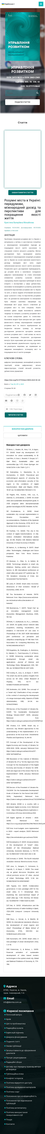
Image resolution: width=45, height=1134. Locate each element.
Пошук (9, 1119)
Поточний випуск (14, 1014)
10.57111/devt (33, 86)
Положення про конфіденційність (21, 1096)
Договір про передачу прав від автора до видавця (23, 1068)
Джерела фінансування (16, 1037)
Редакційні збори (14, 1062)
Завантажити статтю (22, 192)
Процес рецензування (16, 1057)
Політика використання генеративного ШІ (16, 1113)
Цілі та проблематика (16, 1023)
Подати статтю (22, 102)
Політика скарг (13, 1091)
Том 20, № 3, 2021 (17, 384)
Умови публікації (13, 1046)
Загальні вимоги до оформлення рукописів (21, 1051)
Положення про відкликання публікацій (19, 1102)
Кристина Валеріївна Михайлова (19, 222)
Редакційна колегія (14, 1028)
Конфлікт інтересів (14, 1078)
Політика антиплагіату (16, 1108)
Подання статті (13, 1041)
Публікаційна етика (15, 1074)
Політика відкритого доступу (19, 1083)
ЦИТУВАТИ (22, 435)
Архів (8, 1019)
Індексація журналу (15, 1032)
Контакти (10, 1124)
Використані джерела (22, 429)
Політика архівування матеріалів (21, 1087)
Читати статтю (15, 415)
